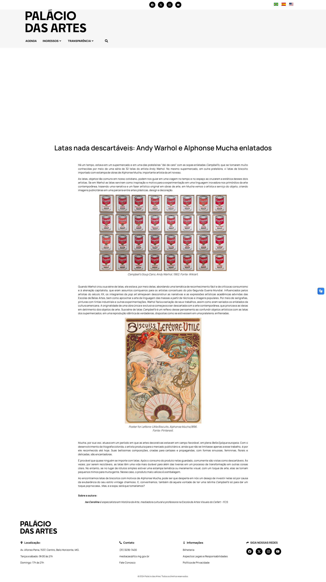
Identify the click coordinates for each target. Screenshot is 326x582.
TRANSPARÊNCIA (79, 41)
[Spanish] (284, 4)
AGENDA (31, 41)
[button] (106, 41)
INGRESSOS (51, 41)
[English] (291, 4)
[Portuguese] (276, 4)
